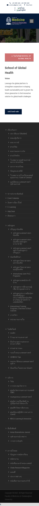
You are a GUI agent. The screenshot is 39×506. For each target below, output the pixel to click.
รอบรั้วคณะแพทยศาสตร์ (20, 352)
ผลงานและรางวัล (17, 151)
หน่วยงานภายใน (17, 319)
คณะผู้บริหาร (15, 138)
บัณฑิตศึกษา (15, 257)
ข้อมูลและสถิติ (16, 171)
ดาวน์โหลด (12, 450)
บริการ (10, 377)
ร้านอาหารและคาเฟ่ (19, 337)
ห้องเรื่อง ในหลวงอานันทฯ (21, 368)
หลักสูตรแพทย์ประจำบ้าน (22, 281)
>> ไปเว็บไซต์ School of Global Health (21, 57)
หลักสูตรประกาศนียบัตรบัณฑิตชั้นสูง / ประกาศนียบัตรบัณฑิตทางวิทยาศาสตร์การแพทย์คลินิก (23, 297)
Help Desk (29, 5)
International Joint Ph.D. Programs (22, 274)
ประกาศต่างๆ (16, 476)
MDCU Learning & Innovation (20, 418)
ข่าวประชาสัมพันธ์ (15, 193)
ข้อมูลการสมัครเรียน (19, 454)
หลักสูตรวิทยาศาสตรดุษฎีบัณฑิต (22, 268)
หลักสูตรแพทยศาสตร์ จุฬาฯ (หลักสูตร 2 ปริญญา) (22, 250)
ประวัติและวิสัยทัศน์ (18, 133)
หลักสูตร (11, 225)
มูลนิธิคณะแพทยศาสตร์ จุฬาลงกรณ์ (20, 183)
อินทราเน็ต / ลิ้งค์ (15, 202)
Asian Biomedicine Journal (20, 432)
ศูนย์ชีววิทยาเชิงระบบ (19, 407)
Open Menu (31, 21)
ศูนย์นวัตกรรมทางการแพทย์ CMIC (22, 391)
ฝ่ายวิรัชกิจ (15, 155)
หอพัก (12, 333)
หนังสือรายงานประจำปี (20, 481)
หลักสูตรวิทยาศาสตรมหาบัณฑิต (22, 261)
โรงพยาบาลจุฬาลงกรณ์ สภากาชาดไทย (20, 161)
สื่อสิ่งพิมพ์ (12, 428)
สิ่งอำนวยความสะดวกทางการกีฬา (19, 342)
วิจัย (12, 381)
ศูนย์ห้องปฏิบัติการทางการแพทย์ (21, 413)
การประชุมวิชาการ (18, 386)
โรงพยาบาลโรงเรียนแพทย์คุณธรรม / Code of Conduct (21, 176)
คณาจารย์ (14, 142)
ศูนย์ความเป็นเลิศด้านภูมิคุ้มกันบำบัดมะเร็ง (19, 402)
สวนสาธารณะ (16, 348)
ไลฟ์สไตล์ (12, 329)
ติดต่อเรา (11, 215)
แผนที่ (12, 472)
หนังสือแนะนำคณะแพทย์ (21, 463)
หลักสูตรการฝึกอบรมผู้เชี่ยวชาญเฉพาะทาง (22, 287)
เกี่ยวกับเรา (12, 130)
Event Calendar (13, 198)
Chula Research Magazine (20, 467)
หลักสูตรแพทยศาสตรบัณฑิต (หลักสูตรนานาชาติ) (22, 241)
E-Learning (12, 207)
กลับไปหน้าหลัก (13, 112)
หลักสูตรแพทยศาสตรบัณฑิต (22, 234)
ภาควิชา (13, 315)
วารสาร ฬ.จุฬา (16, 441)
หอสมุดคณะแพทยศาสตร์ (21, 396)
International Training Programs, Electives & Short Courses (20, 308)
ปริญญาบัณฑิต (16, 229)
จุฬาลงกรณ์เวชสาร (18, 436)
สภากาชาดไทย (16, 166)
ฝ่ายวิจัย (13, 146)
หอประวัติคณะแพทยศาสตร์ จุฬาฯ (22, 362)
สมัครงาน (14, 459)
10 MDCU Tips (15, 357)
